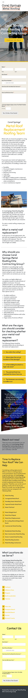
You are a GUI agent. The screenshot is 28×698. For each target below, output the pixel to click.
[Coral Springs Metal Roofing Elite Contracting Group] (11, 7)
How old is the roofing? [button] (13, 352)
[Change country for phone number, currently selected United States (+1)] (3, 82)
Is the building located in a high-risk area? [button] (13, 366)
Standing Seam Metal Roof (13, 501)
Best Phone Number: (7, 80)
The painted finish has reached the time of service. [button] (12, 373)
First (3, 71)
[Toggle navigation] (3, 2)
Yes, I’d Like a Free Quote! (10, 113)
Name (3, 67)
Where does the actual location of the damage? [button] (12, 358)
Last (16, 71)
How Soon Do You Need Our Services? (11, 86)
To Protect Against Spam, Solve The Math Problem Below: (14, 105)
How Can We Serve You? (8, 92)
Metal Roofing (9, 495)
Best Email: (5, 74)
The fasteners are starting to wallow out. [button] (13, 380)
